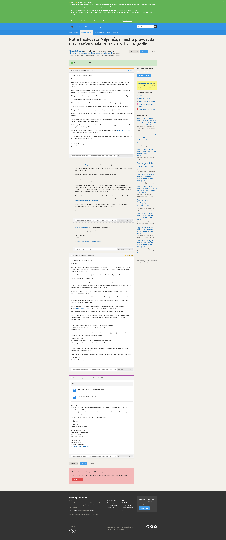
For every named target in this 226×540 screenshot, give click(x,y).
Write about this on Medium (147, 101)
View (80, 392)
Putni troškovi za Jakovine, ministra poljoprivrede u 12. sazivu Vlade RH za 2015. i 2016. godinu (146, 178)
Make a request (73, 32)
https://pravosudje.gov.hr (81, 446)
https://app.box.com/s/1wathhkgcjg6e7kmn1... (90, 241)
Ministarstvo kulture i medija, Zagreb (146, 171)
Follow (144, 52)
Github (147, 526)
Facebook (155, 526)
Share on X (142, 96)
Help (108, 32)
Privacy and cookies (128, 507)
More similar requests (142, 252)
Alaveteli (92, 510)
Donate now (144, 508)
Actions (133, 52)
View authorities (99, 32)
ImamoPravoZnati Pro (145, 83)
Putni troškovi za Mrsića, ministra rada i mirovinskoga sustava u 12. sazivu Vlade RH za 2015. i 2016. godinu (146, 121)
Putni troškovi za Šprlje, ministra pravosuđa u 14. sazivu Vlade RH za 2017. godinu (145, 216)
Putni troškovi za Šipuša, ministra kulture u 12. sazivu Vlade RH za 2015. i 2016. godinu (146, 166)
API (123, 510)
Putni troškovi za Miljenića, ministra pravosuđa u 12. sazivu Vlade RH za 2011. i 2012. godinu (146, 244)
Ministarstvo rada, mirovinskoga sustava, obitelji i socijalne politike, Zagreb (146, 128)
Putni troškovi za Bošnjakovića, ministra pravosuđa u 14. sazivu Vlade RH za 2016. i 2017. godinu (146, 203)
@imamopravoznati (151, 526)
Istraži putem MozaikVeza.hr (147, 109)
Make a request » (144, 75)
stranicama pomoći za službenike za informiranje (109, 7)
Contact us (97, 55)
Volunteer (115, 32)
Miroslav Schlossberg (76, 51)
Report (129, 156)
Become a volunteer (128, 505)
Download (84, 392)
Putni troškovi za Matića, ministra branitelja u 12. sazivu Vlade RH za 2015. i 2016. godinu (147, 152)
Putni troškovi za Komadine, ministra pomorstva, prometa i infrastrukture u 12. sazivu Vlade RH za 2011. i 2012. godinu (146, 138)
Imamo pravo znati (79, 27)
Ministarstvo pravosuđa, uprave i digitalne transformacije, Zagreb (90, 53)
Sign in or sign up (128, 27)
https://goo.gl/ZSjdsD (123, 130)
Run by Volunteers (74, 510)
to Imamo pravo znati (146, 105)
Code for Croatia (72, 530)
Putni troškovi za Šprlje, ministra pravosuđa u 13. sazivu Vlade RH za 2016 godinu (145, 230)
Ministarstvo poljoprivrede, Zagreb (146, 183)
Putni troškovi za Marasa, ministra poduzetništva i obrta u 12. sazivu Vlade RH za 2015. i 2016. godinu (147, 189)
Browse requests (86, 32)
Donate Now (77, 479)
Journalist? (110, 507)
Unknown (130, 255)
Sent (131, 70)
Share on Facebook (144, 98)
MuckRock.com (127, 21)
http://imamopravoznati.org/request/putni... (86, 200)
